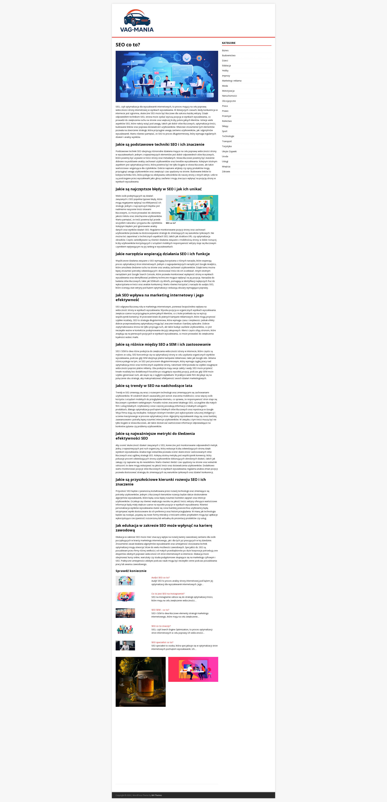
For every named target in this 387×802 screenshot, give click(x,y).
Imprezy (226, 75)
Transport (227, 141)
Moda (225, 85)
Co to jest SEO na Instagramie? (167, 593)
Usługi (225, 161)
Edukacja (226, 65)
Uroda (225, 156)
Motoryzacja (228, 90)
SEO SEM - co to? (160, 609)
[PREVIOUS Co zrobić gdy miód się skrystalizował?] (141, 718)
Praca (225, 105)
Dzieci (225, 60)
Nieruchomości (229, 95)
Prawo (225, 110)
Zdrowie (226, 171)
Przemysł (226, 116)
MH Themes (157, 795)
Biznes (225, 50)
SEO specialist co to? (162, 642)
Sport (224, 131)
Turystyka (227, 146)
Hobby (225, 70)
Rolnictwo (227, 121)
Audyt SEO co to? (160, 577)
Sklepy (225, 126)
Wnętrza (226, 166)
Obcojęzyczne (229, 100)
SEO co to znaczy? (161, 626)
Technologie (228, 136)
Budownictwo (229, 55)
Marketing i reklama (231, 80)
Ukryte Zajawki (229, 151)
